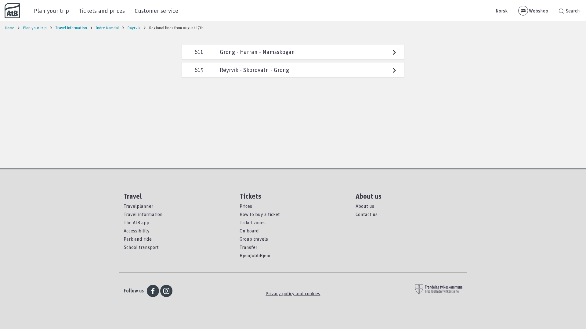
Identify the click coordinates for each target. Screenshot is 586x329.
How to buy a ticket (260, 214)
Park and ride (138, 239)
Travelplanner (138, 206)
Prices (246, 206)
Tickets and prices (102, 10)
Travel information (143, 214)
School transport (141, 247)
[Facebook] (153, 291)
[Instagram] (166, 291)
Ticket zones (253, 222)
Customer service (156, 10)
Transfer (248, 247)
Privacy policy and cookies (293, 293)
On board (249, 231)
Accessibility (137, 231)
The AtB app (136, 222)
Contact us (367, 214)
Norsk (502, 11)
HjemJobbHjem (255, 255)
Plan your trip (51, 10)
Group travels (254, 239)
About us (365, 206)
